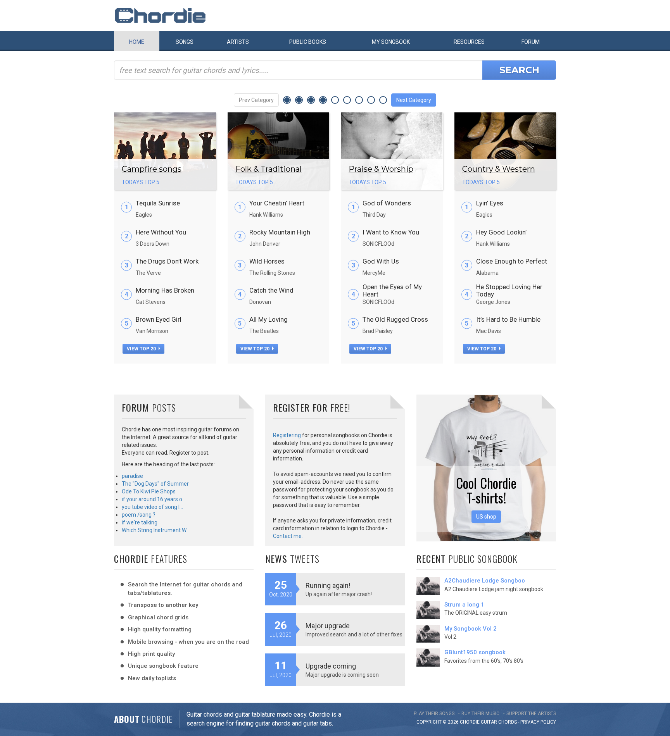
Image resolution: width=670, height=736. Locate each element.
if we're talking (139, 522)
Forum (530, 42)
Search (519, 70)
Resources (469, 42)
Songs (184, 42)
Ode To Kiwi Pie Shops (149, 491)
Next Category (413, 100)
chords (507, 722)
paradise (132, 476)
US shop (486, 517)
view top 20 (142, 349)
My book (391, 42)
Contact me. (288, 536)
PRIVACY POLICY (538, 722)
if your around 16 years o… (154, 499)
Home (136, 42)
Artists (238, 42)
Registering (287, 435)
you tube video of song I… (152, 507)
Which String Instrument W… (156, 530)
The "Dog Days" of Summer (155, 484)
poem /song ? (138, 515)
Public (307, 42)
